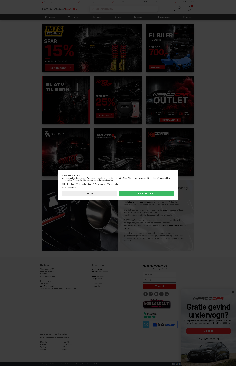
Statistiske (113, 184)
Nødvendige (69, 184)
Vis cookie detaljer (69, 188)
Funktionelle (100, 184)
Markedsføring (84, 184)
